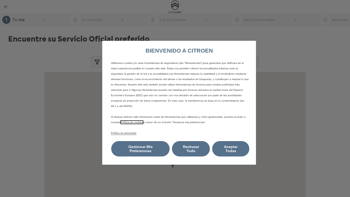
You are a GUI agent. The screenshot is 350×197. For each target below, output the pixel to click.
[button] (140, 148)
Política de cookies (132, 122)
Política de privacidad (123, 133)
